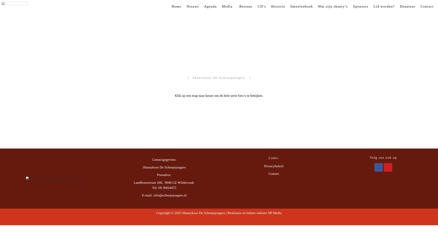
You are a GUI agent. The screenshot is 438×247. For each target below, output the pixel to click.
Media (227, 6)
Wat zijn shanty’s (333, 6)
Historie (278, 6)
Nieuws (192, 6)
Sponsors (360, 6)
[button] (228, 6)
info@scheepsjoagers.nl (170, 195)
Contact (427, 6)
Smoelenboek (301, 6)
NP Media (275, 213)
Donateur (407, 6)
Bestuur (246, 6)
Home (176, 6)
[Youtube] (388, 167)
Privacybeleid (273, 166)
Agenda (210, 6)
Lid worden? (384, 6)
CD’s (262, 6)
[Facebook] (378, 167)
